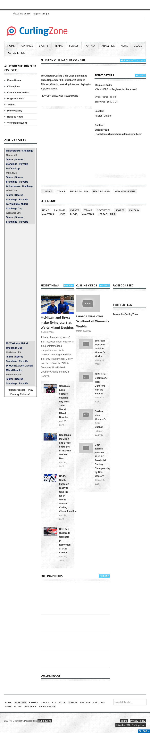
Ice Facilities (16, 52)
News (124, 45)
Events (43, 45)
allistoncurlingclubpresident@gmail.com (119, 134)
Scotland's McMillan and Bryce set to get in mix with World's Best (65, 446)
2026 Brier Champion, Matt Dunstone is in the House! (101, 383)
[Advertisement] (20, 282)
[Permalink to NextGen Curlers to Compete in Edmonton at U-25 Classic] (50, 531)
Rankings (27, 45)
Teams (58, 45)
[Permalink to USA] (50, 477)
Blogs (138, 45)
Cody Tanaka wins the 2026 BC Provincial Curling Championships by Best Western (103, 460)
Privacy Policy (137, 720)
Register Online (15, 98)
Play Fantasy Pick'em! (21, 392)
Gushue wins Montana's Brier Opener (100, 419)
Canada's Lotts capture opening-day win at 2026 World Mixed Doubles (64, 401)
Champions (13, 86)
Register (37, 13)
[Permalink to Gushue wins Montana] (86, 414)
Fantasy (90, 45)
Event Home (14, 80)
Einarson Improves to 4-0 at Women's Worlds (100, 348)
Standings (11, 164)
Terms (124, 720)
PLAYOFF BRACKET (52, 95)
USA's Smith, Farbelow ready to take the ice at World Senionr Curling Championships (68, 493)
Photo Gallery (14, 110)
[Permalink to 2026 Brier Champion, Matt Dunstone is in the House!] (86, 377)
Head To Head (15, 116)
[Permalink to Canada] (50, 388)
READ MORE (71, 95)
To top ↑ (143, 731)
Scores (74, 45)
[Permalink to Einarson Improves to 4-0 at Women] (86, 343)
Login (46, 13)
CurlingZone (44, 720)
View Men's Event (17, 122)
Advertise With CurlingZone (130, 725)
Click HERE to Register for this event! (116, 89)
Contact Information (18, 92)
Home (11, 45)
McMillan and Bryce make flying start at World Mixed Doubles (57, 322)
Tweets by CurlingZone (125, 314)
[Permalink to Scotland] (50, 436)
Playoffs (23, 164)
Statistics (103, 210)
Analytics (108, 45)
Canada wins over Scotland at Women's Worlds (92, 321)
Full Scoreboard (16, 389)
